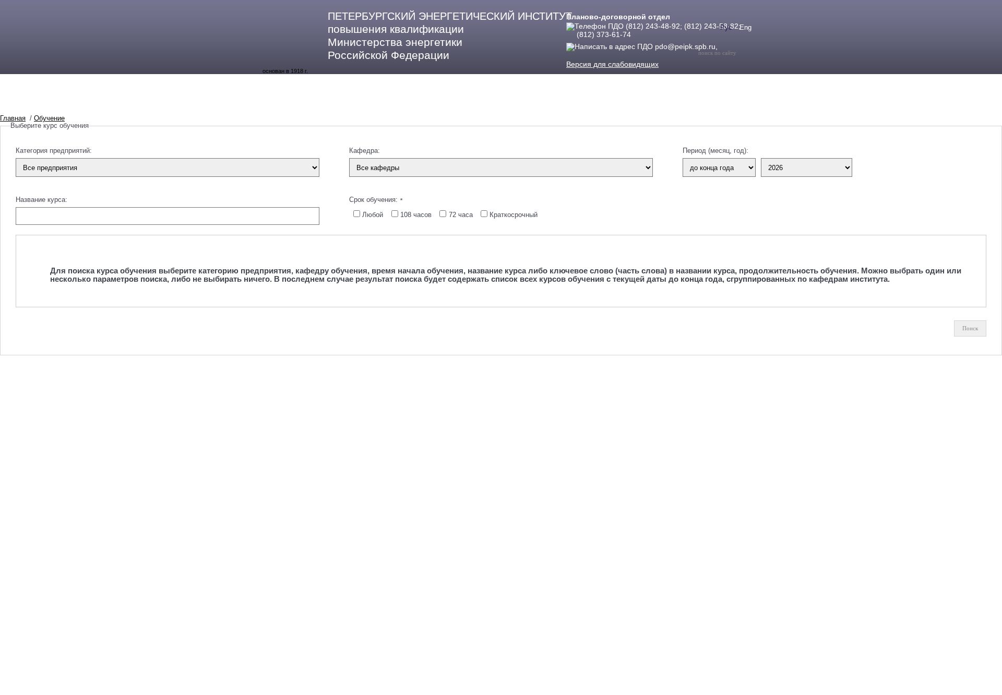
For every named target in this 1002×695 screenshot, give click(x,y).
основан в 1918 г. (285, 71)
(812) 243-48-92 (653, 26)
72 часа (461, 215)
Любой (372, 215)
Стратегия (643, 102)
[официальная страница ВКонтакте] (724, 46)
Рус (726, 27)
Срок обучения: (375, 199)
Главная (13, 118)
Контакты (589, 102)
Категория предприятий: (54, 150)
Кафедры (404, 102)
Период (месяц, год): (715, 150)
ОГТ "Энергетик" (522, 102)
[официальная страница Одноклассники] (734, 46)
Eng (745, 27)
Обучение (351, 102)
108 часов (416, 215)
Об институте (291, 102)
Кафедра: (364, 150)
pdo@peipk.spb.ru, (686, 46)
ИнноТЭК (456, 102)
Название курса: (41, 199)
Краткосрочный (514, 215)
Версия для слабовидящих (612, 64)
